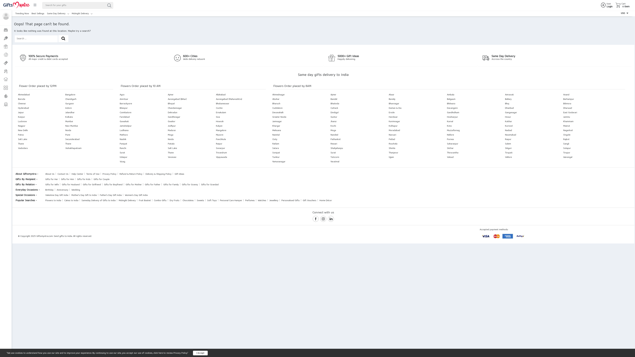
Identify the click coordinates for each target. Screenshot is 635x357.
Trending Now (22, 14)
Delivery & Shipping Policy (158, 174)
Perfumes (250, 201)
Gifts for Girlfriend (92, 185)
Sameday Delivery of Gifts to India (99, 201)
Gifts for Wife (52, 185)
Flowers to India (53, 201)
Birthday (49, 190)
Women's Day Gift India (136, 195)
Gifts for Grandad (210, 185)
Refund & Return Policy (131, 174)
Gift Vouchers (309, 201)
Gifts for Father (152, 185)
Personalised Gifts (290, 201)
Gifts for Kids (83, 179)
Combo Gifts (160, 201)
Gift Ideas (179, 174)
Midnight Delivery (80, 14)
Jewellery (273, 201)
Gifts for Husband (71, 185)
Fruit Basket (145, 201)
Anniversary (62, 190)
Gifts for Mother (134, 185)
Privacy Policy (109, 174)
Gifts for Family (171, 185)
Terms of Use (92, 174)
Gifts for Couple (101, 179)
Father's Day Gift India (111, 195)
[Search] (109, 5)
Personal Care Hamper (231, 201)
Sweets (200, 201)
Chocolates (188, 201)
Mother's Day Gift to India (84, 195)
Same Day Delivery (56, 14)
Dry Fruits (174, 201)
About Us (49, 174)
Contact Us (63, 174)
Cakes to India (71, 201)
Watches (262, 201)
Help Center (77, 174)
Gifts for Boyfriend (113, 185)
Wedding (75, 190)
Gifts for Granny (190, 185)
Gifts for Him (67, 179)
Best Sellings (38, 14)
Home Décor (325, 201)
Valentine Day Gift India (56, 195)
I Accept (200, 353)
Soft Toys (212, 201)
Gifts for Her (51, 179)
